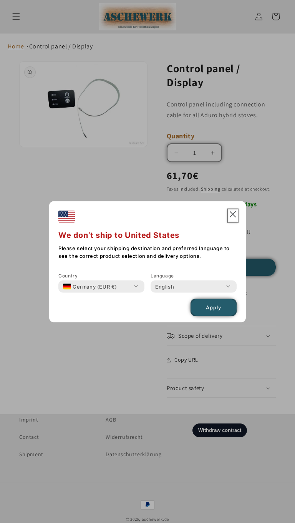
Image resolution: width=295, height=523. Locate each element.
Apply (213, 307)
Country (68, 275)
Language (162, 275)
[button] (233, 215)
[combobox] (90, 286)
